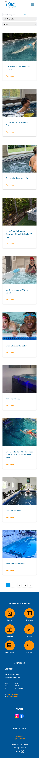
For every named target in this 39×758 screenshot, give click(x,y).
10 (25, 585)
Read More (10, 76)
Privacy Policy (20, 736)
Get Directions (12, 696)
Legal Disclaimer (19, 739)
